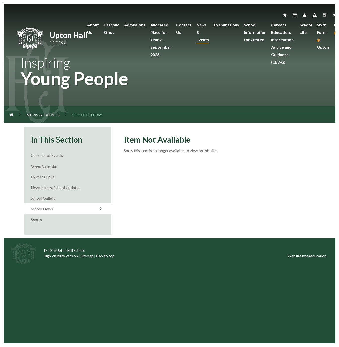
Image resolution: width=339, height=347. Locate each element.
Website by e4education (307, 256)
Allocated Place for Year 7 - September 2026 (160, 39)
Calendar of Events (47, 155)
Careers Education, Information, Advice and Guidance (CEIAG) (283, 43)
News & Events (202, 32)
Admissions (134, 24)
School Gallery (43, 198)
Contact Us (183, 28)
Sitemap (87, 256)
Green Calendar (44, 166)
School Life (306, 28)
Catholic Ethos (111, 28)
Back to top (105, 256)
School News (42, 208)
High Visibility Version (61, 256)
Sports (36, 219)
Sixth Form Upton (323, 35)
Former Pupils (43, 176)
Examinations (226, 24)
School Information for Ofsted (255, 32)
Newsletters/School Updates (55, 187)
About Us (93, 28)
